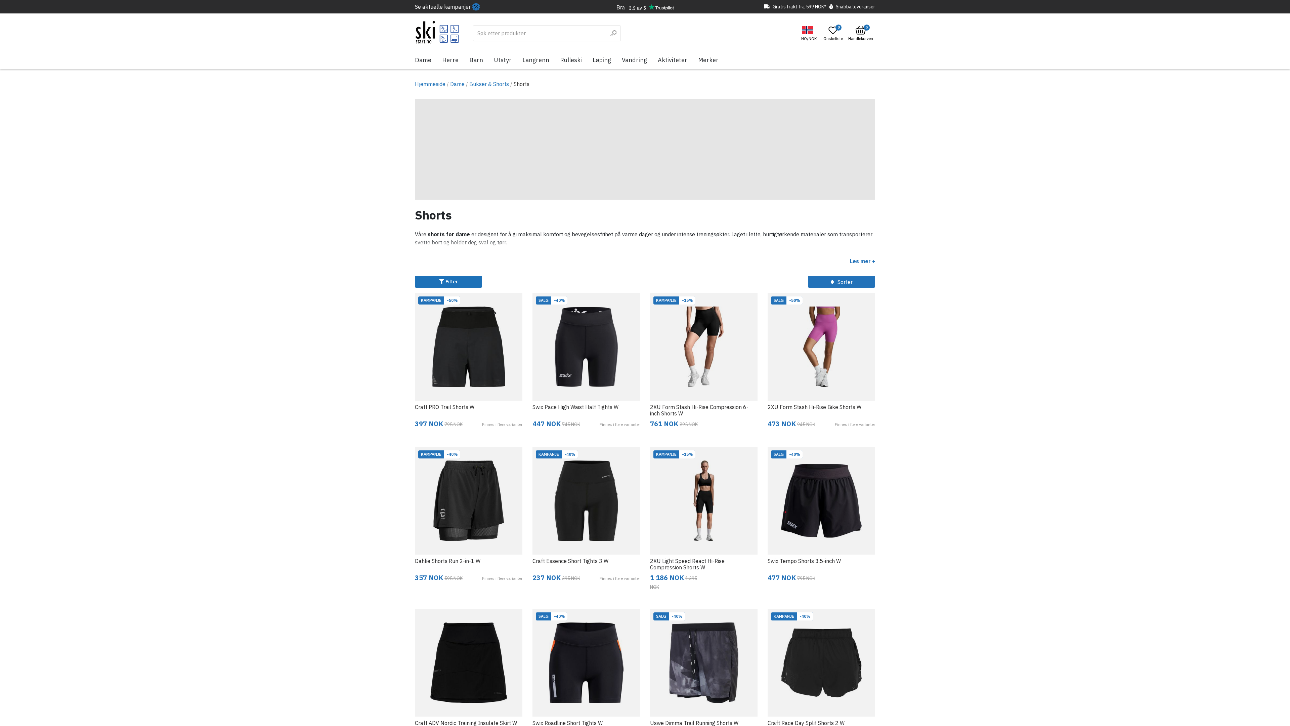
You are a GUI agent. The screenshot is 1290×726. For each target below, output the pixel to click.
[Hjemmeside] (437, 32)
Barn (476, 60)
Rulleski (571, 60)
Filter (451, 281)
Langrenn (535, 60)
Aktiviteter (672, 60)
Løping (602, 60)
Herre (450, 60)
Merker (708, 60)
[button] (810, 33)
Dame (423, 60)
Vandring (634, 60)
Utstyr (503, 60)
